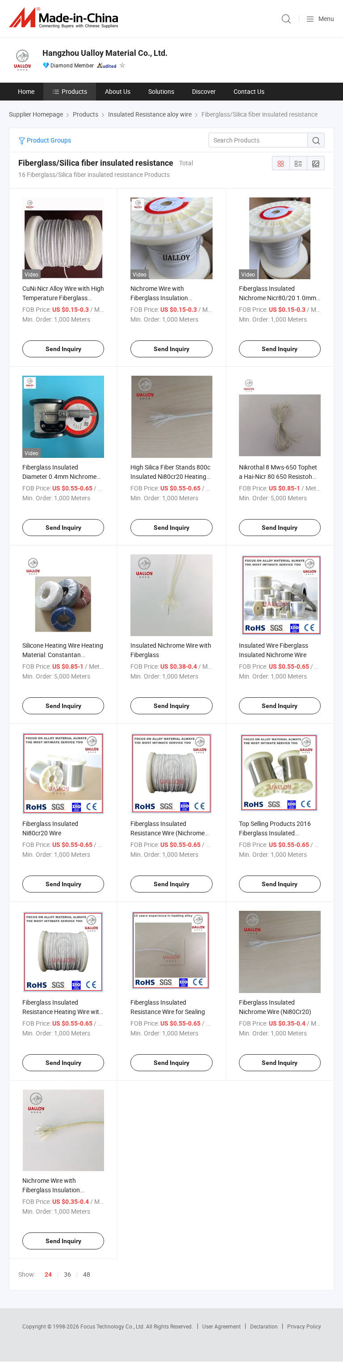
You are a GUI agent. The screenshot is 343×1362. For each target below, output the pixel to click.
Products (74, 91)
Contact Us (249, 91)
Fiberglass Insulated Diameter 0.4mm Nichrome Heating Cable (59, 476)
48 (86, 1274)
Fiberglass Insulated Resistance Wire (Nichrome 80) (167, 833)
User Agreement (221, 1326)
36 (67, 1274)
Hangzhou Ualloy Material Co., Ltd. (104, 53)
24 (48, 1274)
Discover (204, 91)
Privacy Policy (304, 1326)
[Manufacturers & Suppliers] (65, 17)
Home (26, 91)
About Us (117, 91)
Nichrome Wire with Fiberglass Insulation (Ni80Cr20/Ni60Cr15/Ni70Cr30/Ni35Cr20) (81, 1189)
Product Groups (48, 140)
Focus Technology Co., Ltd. (113, 1326)
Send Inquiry (63, 348)
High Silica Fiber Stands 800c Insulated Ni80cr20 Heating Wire (170, 476)
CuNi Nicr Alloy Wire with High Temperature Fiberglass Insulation (63, 297)
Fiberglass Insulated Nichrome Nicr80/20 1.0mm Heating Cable (277, 297)
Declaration (264, 1326)
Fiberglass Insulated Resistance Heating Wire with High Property (62, 1011)
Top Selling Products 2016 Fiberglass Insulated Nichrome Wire (275, 833)
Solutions (161, 91)
